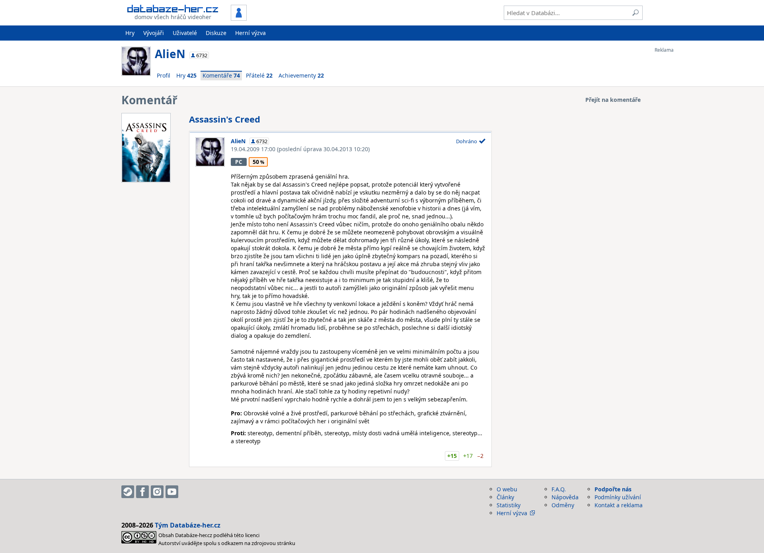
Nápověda (565, 497)
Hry (129, 33)
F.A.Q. (559, 489)
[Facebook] (142, 491)
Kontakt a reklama (618, 505)
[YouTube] (172, 491)
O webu (507, 489)
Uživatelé (185, 33)
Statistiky (508, 505)
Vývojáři (153, 33)
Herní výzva (250, 33)
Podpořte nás (612, 489)
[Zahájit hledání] (635, 12)
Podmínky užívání (617, 497)
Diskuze (216, 33)
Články (505, 497)
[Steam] (127, 491)
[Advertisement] (686, 172)
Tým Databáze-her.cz (187, 525)
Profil (163, 75)
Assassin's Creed (224, 119)
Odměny (563, 505)
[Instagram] (157, 491)
